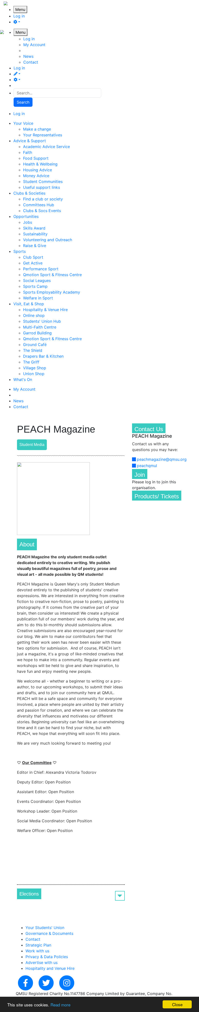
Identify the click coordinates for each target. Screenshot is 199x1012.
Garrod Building (37, 332)
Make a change (37, 129)
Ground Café (35, 344)
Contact (30, 62)
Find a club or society (43, 199)
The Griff (31, 362)
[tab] (71, 894)
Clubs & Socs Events (42, 210)
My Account (34, 44)
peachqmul (147, 465)
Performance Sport (40, 268)
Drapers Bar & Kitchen (43, 356)
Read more (60, 1005)
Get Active (32, 263)
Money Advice (36, 175)
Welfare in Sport (38, 298)
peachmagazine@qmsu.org (162, 459)
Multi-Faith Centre (39, 327)
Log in (19, 16)
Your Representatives (42, 134)
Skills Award (34, 228)
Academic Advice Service (46, 146)
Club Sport (33, 257)
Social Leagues (37, 280)
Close (177, 1004)
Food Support (36, 158)
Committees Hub (38, 204)
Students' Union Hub (42, 321)
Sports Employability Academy (51, 292)
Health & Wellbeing (40, 164)
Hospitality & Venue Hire (45, 309)
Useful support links (41, 187)
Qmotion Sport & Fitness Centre (52, 274)
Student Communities (43, 181)
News (28, 56)
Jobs (27, 222)
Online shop (34, 315)
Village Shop (34, 367)
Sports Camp (35, 286)
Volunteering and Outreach (47, 239)
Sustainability (35, 233)
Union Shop (33, 373)
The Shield (32, 350)
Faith (27, 152)
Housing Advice (37, 169)
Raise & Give (34, 245)
